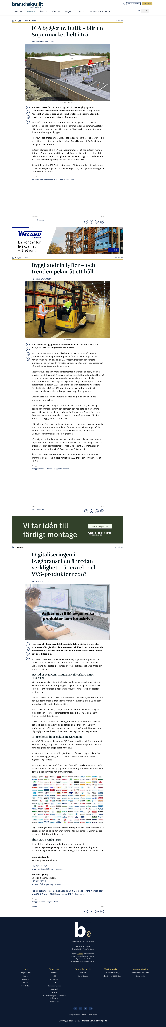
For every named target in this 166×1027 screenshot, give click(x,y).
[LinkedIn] (85, 1008)
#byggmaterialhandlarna (42, 469)
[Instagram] (80, 1008)
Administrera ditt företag (112, 976)
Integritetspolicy (74, 1015)
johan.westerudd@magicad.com (47, 869)
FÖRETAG (56, 11)
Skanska (54, 973)
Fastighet (25, 979)
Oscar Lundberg (38, 509)
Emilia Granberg (38, 220)
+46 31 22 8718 (39, 881)
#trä (72, 179)
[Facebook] (75, 1008)
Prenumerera (133, 4)
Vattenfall (54, 989)
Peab (54, 982)
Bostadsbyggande (54, 986)
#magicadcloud (52, 902)
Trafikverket (54, 979)
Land (138, 11)
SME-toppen (54, 1001)
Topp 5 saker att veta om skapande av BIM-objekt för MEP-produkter (67, 890)
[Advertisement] (68, 199)
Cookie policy (92, 1015)
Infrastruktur (25, 986)
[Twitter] (91, 1008)
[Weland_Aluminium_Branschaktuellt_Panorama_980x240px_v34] (67, 240)
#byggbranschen (38, 902)
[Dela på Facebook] (27, 107)
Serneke (54, 992)
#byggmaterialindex (60, 469)
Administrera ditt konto (140, 973)
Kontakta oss (83, 976)
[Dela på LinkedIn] (28, 117)
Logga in (147, 4)
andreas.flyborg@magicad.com (47, 884)
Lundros (80, 954)
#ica (39, 179)
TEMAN (80, 11)
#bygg (34, 179)
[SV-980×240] (67, 529)
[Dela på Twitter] (28, 112)
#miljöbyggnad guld (62, 179)
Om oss (83, 973)
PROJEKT (68, 11)
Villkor (84, 1015)
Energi (25, 976)
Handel (33, 21)
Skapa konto (140, 976)
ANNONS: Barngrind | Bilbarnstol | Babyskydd (54, 997)
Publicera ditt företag (111, 973)
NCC (54, 976)
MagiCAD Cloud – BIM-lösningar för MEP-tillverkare (58, 894)
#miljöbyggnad (47, 179)
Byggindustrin (22, 21)
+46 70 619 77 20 (39, 865)
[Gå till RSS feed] (28, 122)
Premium (31, 11)
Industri (25, 982)
